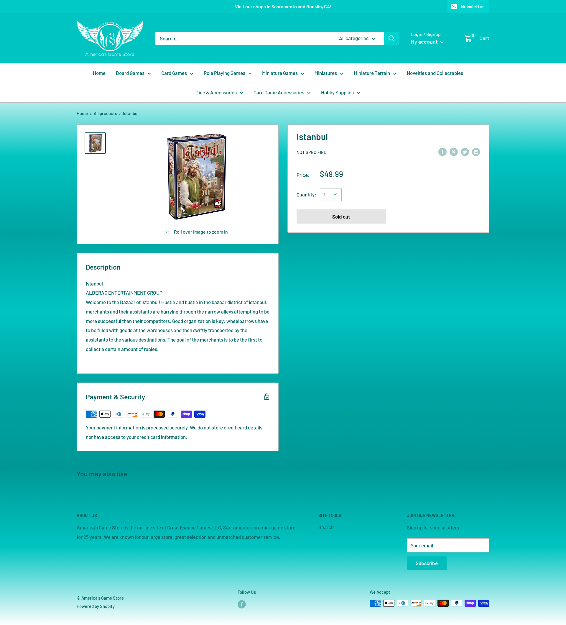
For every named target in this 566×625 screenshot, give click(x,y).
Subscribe (427, 563)
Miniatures (326, 73)
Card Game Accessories (279, 92)
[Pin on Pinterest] (454, 151)
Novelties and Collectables (435, 73)
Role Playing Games (224, 73)
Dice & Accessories (216, 92)
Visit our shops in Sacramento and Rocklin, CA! (283, 6)
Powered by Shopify (96, 606)
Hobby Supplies (337, 92)
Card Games (174, 73)
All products (105, 113)
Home (99, 73)
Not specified (311, 152)
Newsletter (472, 6)
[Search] (391, 38)
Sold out (341, 216)
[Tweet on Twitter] (465, 151)
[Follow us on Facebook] (242, 604)
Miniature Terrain (372, 73)
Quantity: (306, 194)
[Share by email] (476, 151)
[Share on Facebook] (442, 151)
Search (326, 527)
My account (425, 41)
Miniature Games (280, 73)
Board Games (130, 73)
